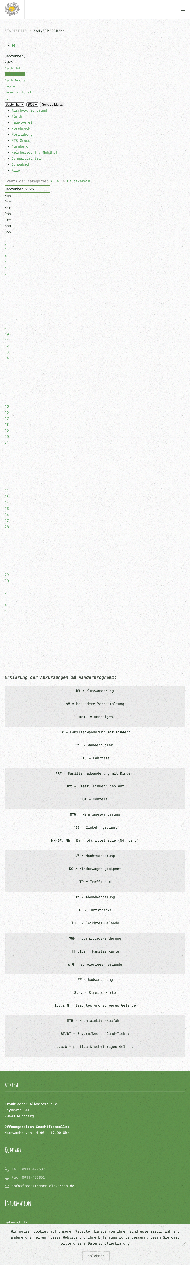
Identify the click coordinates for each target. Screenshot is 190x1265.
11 (7, 340)
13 (7, 352)
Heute (10, 86)
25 (7, 508)
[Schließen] (183, 1244)
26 (7, 514)
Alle (55, 181)
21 (7, 442)
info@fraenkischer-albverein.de (43, 1185)
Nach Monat (15, 74)
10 (7, 334)
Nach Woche (15, 80)
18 (7, 424)
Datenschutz (16, 1222)
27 (7, 520)
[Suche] (6, 98)
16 (7, 412)
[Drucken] (13, 45)
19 (7, 430)
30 (7, 580)
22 (7, 490)
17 (7, 418)
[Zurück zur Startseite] (12, 9)
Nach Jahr (14, 68)
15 (7, 406)
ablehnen (96, 1255)
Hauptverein (78, 181)
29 (7, 574)
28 (7, 526)
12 (7, 346)
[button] (183, 9)
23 (7, 496)
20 (7, 436)
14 (7, 358)
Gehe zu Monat (52, 104)
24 (7, 502)
